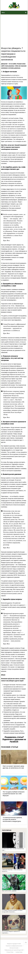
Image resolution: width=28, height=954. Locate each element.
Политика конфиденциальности (14, 945)
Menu (3, 12)
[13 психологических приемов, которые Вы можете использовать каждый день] (14, 808)
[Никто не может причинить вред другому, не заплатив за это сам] (14, 757)
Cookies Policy (18, 952)
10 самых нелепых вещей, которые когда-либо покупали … (12, 911)
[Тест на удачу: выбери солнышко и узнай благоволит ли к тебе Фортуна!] (14, 783)
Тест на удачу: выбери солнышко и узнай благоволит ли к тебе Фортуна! (13, 793)
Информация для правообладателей (14, 950)
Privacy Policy (10, 952)
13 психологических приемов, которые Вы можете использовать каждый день (12, 819)
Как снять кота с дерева (9, 891)
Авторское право (14, 948)
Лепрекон (9, 943)
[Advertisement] (14, 32)
